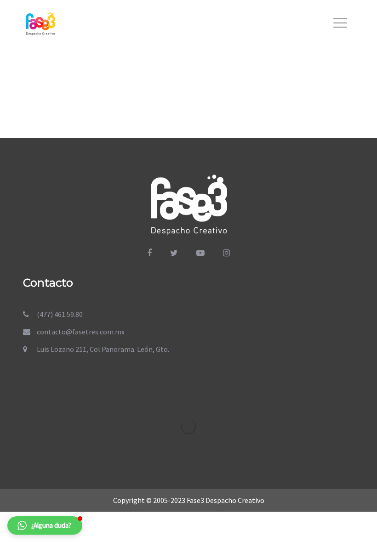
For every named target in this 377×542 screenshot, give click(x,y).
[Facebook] (149, 253)
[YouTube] (200, 253)
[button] (44, 525)
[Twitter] (174, 253)
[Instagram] (226, 253)
